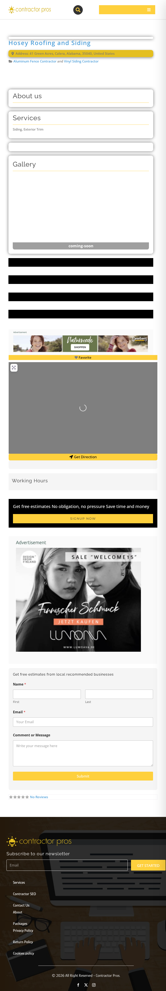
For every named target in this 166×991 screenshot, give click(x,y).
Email (19, 712)
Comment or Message (31, 735)
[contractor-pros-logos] (29, 7)
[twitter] (86, 985)
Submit (83, 776)
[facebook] (78, 985)
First (16, 702)
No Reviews (39, 797)
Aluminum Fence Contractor (34, 61)
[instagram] (94, 985)
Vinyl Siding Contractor (81, 61)
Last (88, 702)
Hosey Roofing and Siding (49, 43)
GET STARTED (148, 865)
